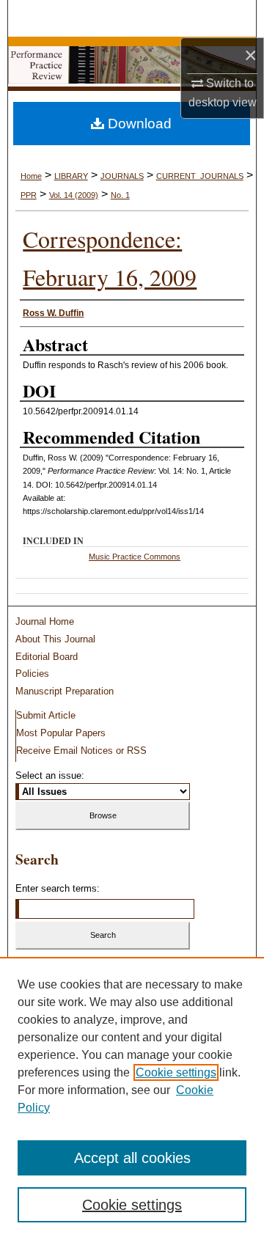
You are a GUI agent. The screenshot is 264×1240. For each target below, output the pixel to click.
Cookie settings (176, 1072)
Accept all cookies (132, 1158)
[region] (132, 1098)
